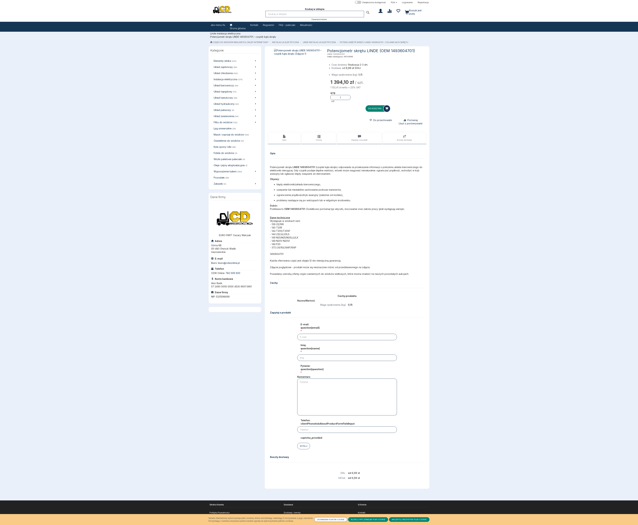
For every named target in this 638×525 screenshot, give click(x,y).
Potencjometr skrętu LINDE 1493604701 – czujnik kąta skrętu (374, 42)
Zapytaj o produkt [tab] (359, 140)
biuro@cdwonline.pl (229, 263)
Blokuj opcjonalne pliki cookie (368, 519)
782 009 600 (233, 273)
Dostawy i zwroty (292, 512)
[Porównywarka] (389, 10)
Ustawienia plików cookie (330, 519)
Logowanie (407, 2)
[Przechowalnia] (398, 10)
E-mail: (310, 326)
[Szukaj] (368, 12)
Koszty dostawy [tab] (404, 140)
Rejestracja (423, 2)
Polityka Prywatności (220, 512)
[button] (393, 2)
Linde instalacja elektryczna (319, 42)
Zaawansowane (319, 19)
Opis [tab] (284, 140)
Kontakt (361, 512)
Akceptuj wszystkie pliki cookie (409, 519)
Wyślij (303, 446)
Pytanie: (312, 367)
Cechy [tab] (319, 140)
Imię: (310, 347)
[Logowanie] (380, 10)
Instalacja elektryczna (285, 42)
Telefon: (328, 422)
